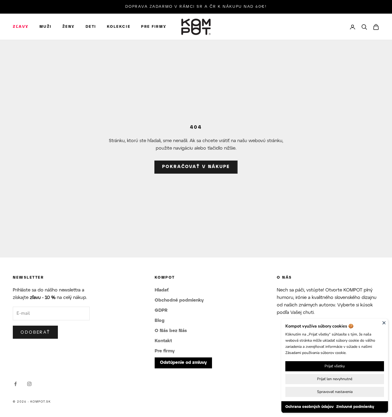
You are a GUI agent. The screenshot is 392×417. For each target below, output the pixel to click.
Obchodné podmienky (179, 300)
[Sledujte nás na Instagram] (29, 384)
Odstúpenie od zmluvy (183, 363)
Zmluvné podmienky (355, 407)
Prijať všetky (335, 366)
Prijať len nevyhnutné (334, 378)
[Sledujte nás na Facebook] (15, 384)
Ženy (68, 27)
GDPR (161, 310)
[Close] (384, 323)
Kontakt (163, 341)
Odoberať (35, 332)
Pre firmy (154, 27)
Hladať (162, 290)
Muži (45, 27)
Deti (91, 27)
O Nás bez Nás (171, 331)
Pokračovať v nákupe (196, 167)
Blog (160, 320)
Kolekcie (118, 27)
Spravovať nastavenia (335, 391)
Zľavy (21, 27)
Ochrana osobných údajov (309, 407)
